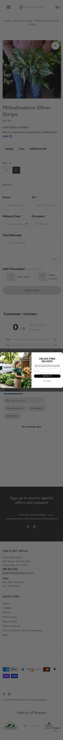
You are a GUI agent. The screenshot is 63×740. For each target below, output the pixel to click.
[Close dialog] (61, 354)
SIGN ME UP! (47, 376)
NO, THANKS (47, 380)
